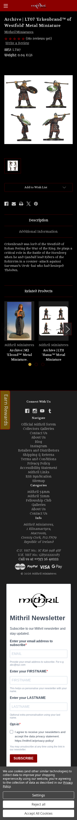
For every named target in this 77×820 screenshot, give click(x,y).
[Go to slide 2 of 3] (36, 364)
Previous (5, 329)
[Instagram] (35, 411)
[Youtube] (42, 411)
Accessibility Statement (38, 468)
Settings (38, 795)
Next (67, 329)
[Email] (14, 204)
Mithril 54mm (38, 492)
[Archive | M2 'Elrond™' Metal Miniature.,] (19, 321)
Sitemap (38, 481)
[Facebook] (6, 204)
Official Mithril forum (38, 424)
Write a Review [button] (17, 43)
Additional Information (38, 232)
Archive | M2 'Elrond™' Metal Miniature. (19, 355)
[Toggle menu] (5, 5)
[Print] (21, 204)
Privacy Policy (38, 463)
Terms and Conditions (38, 459)
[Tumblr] (50, 411)
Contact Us (38, 433)
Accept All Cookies (38, 813)
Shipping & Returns (38, 455)
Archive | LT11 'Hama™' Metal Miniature (53, 355)
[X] (28, 204)
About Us (39, 437)
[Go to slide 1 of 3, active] (29, 364)
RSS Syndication (39, 476)
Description (38, 220)
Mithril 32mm (38, 496)
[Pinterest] (36, 204)
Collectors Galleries (38, 429)
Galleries (39, 505)
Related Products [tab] (39, 291)
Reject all (38, 804)
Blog (38, 442)
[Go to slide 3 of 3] (42, 364)
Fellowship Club (38, 500)
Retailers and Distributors (38, 450)
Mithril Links (38, 472)
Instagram (38, 446)
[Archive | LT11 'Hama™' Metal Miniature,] (53, 321)
